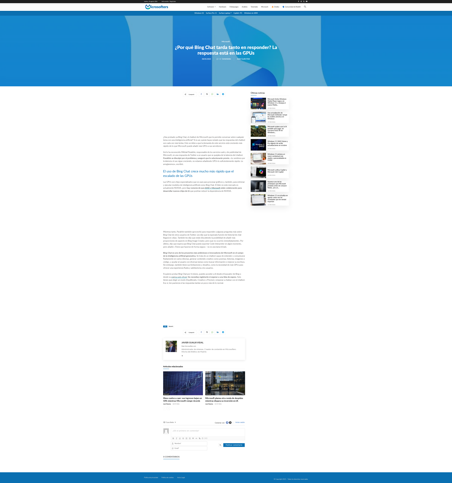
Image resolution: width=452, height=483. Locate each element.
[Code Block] (196, 438)
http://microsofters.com (189, 346)
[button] (305, 7)
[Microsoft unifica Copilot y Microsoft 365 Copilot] (258, 172)
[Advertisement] (204, 116)
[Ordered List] (186, 438)
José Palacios (167, 404)
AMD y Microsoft (212, 188)
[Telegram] (223, 94)
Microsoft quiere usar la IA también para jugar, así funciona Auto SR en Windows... (277, 129)
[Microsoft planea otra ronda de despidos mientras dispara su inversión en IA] (225, 383)
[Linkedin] (217, 94)
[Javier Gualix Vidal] (172, 349)
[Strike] (183, 438)
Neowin (171, 326)
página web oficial (179, 277)
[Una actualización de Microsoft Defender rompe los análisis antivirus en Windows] (258, 117)
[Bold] (173, 438)
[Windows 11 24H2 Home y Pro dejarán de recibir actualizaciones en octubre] (258, 145)
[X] (304, 1)
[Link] (199, 438)
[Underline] (180, 438)
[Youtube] (306, 1)
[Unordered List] (189, 438)
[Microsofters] (162, 7)
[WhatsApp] (212, 94)
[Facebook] (298, 1)
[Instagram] (301, 1)
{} (203, 438)
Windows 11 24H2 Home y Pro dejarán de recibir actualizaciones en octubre (278, 143)
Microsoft (226, 42)
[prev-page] (164, 408)
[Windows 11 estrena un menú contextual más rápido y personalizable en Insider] (258, 158)
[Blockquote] (193, 438)
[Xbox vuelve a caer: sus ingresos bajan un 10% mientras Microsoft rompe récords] (183, 383)
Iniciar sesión (240, 422)
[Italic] (176, 438)
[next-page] (168, 408)
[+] (206, 438)
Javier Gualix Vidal (243, 59)
